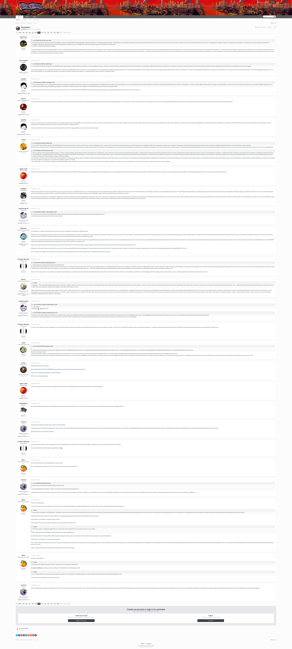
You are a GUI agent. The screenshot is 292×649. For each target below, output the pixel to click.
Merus (23, 279)
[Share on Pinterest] (36, 635)
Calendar (24, 19)
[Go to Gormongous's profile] (23, 67)
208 (35, 32)
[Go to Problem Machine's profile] (23, 266)
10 (274, 27)
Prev (20, 32)
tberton (23, 99)
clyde (23, 343)
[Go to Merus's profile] (23, 286)
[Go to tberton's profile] (23, 107)
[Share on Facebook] (19, 635)
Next (58, 32)
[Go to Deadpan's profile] (23, 195)
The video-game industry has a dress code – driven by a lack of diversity (48, 424)
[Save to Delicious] (26, 635)
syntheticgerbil (23, 208)
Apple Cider (23, 169)
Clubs (34, 17)
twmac (23, 363)
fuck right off (40, 558)
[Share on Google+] (21, 635)
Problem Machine (23, 259)
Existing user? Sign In (262, 2)
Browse (19, 17)
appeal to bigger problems (67, 516)
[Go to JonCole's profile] (23, 428)
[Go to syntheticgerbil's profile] (23, 215)
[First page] (17, 33)
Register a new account (81, 620)
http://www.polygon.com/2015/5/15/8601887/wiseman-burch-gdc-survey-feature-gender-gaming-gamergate (57, 369)
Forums (18, 19)
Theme (142, 643)
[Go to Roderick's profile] (18, 28)
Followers (269, 27)
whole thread (40, 502)
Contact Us (148, 643)
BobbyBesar (23, 403)
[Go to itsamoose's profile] (23, 43)
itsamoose (23, 37)
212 (48, 32)
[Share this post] (274, 37)
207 (32, 32)
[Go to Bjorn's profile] (23, 468)
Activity (27, 17)
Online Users (36, 19)
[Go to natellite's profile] (23, 85)
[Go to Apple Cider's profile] (23, 175)
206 (29, 32)
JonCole (23, 422)
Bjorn (23, 460)
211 (45, 32)
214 (54, 32)
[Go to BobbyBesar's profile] (23, 410)
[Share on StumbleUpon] (31, 635)
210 (42, 32)
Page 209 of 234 (66, 32)
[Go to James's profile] (23, 146)
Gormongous (23, 60)
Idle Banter (38, 29)
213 (51, 32)
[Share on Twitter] (17, 635)
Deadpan (23, 189)
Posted (35, 37)
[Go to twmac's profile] (23, 369)
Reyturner (23, 228)
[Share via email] (33, 635)
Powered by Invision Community (146, 646)
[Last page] (61, 33)
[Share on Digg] (24, 635)
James (23, 140)
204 (23, 32)
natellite (23, 79)
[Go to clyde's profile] (23, 349)
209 (39, 32)
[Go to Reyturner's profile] (23, 236)
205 (26, 32)
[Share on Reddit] (29, 635)
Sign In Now (210, 620)
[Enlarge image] (61, 448)
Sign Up (272, 2)
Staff (30, 19)
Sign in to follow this (260, 27)
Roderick (25, 29)
